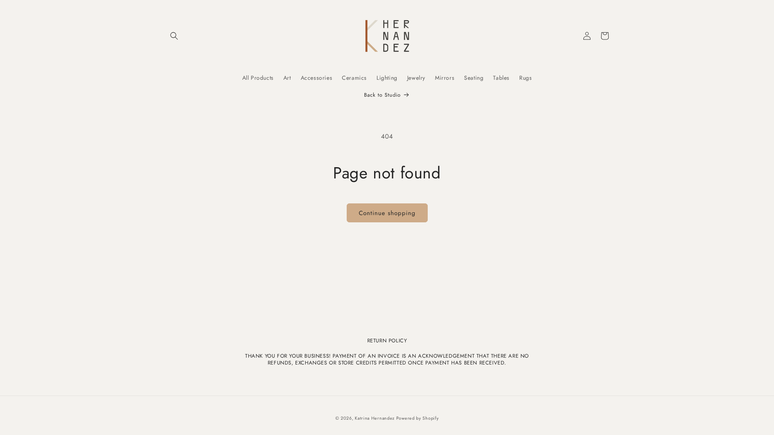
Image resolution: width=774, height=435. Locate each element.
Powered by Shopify (417, 418)
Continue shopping (387, 213)
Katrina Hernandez (375, 418)
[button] (174, 36)
